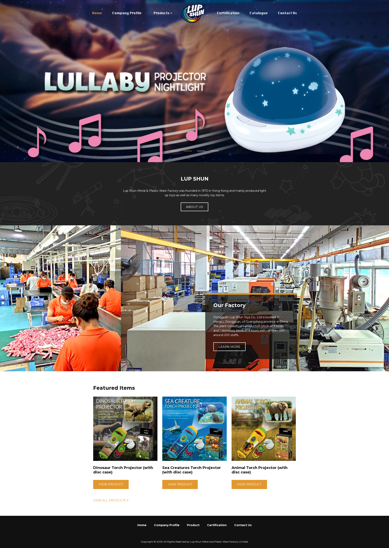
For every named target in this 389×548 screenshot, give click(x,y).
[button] (194, 206)
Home (97, 13)
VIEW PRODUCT (111, 484)
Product (193, 525)
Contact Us (287, 13)
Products (161, 13)
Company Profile (127, 13)
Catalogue (259, 13)
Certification (228, 13)
